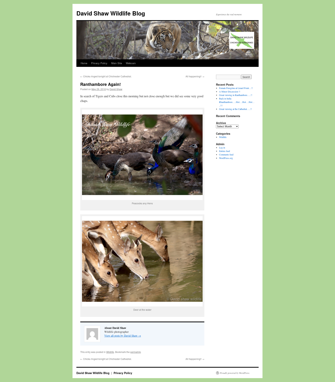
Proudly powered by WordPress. (235, 372)
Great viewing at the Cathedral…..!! (235, 108)
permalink (135, 352)
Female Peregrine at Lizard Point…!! (236, 88)
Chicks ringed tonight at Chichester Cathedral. (106, 76)
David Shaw (116, 89)
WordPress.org (226, 158)
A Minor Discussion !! (229, 91)
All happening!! (195, 76)
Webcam (131, 63)
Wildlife (110, 352)
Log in (222, 147)
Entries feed (224, 151)
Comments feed (226, 154)
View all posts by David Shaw (122, 335)
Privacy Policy (99, 63)
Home (84, 63)
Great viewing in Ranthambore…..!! (235, 95)
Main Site (116, 63)
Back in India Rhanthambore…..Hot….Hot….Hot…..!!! (237, 102)
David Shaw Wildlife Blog (110, 13)
